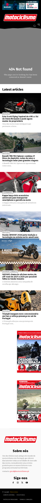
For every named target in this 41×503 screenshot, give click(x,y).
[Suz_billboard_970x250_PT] (20, 9)
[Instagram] (17, 482)
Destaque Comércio (10, 271)
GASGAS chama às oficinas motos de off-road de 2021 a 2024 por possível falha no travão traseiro (19, 276)
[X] (22, 482)
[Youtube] (26, 482)
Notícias (6, 113)
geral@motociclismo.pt (19, 471)
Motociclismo (14, 492)
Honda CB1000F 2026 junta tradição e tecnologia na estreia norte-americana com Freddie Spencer (20, 237)
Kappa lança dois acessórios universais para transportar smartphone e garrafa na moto (16, 197)
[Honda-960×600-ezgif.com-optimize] (20, 263)
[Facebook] (13, 482)
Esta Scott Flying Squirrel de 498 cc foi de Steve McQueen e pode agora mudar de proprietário (20, 118)
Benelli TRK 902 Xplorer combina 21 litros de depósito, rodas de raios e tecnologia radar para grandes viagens (20, 158)
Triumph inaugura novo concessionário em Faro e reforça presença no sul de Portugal (20, 316)
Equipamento (7, 192)
